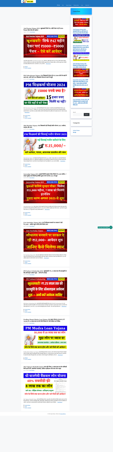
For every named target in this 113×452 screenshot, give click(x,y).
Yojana (26, 116)
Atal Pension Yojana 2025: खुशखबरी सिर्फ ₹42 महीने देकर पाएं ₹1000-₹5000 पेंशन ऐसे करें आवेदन (80, 31)
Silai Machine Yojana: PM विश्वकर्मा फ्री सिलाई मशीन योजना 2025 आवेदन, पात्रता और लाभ (80, 65)
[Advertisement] (45, 16)
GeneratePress (63, 413)
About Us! (87, 5)
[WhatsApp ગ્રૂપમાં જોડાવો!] (110, 227)
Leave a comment (28, 68)
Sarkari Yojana (68, 5)
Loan (82, 5)
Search (74, 112)
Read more (48, 63)
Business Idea (76, 5)
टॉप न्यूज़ (58, 5)
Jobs (63, 5)
